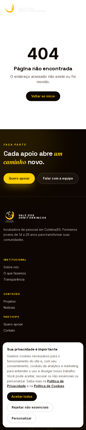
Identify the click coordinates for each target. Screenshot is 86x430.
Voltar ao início (43, 96)
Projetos (10, 301)
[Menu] (78, 9)
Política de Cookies (49, 386)
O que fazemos (15, 273)
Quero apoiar (19, 178)
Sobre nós (11, 267)
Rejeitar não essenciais (30, 407)
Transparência (14, 279)
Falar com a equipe (58, 178)
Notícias (9, 307)
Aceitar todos (21, 396)
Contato (9, 330)
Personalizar (22, 418)
